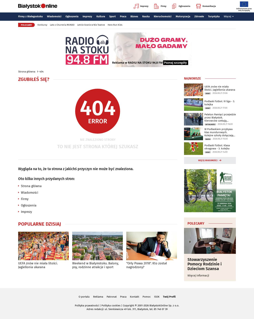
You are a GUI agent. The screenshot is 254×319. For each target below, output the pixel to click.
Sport (112, 16)
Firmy (163, 6)
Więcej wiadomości (208, 160)
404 (41, 71)
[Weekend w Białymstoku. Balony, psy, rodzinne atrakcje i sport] (97, 246)
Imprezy (144, 6)
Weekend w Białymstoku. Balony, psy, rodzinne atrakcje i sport (95, 265)
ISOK (156, 296)
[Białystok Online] (37, 6)
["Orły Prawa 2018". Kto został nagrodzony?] (151, 246)
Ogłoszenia (184, 6)
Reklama (98, 296)
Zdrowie (199, 16)
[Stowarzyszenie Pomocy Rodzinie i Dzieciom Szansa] (210, 241)
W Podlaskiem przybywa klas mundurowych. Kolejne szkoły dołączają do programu (218, 132)
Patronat (112, 296)
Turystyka (214, 16)
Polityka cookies (110, 305)
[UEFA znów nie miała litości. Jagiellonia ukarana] (43, 246)
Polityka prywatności (87, 305)
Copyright (128, 305)
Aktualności (210, 124)
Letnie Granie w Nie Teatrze (91, 25)
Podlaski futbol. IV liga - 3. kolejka (219, 103)
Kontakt (134, 296)
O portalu (84, 296)
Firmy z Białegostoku (30, 16)
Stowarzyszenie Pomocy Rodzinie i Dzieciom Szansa (204, 264)
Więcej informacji (198, 275)
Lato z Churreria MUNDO (62, 25)
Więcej (227, 16)
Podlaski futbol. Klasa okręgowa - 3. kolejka (217, 147)
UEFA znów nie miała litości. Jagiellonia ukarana (38, 265)
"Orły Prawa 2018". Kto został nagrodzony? (146, 265)
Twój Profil (169, 296)
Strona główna (26, 71)
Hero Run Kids (115, 25)
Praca (123, 16)
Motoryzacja (183, 16)
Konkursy (42, 25)
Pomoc (147, 296)
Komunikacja (209, 6)
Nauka (146, 16)
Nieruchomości (162, 16)
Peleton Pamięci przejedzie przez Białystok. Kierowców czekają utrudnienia (220, 117)
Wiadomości (54, 16)
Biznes (134, 16)
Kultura (100, 16)
